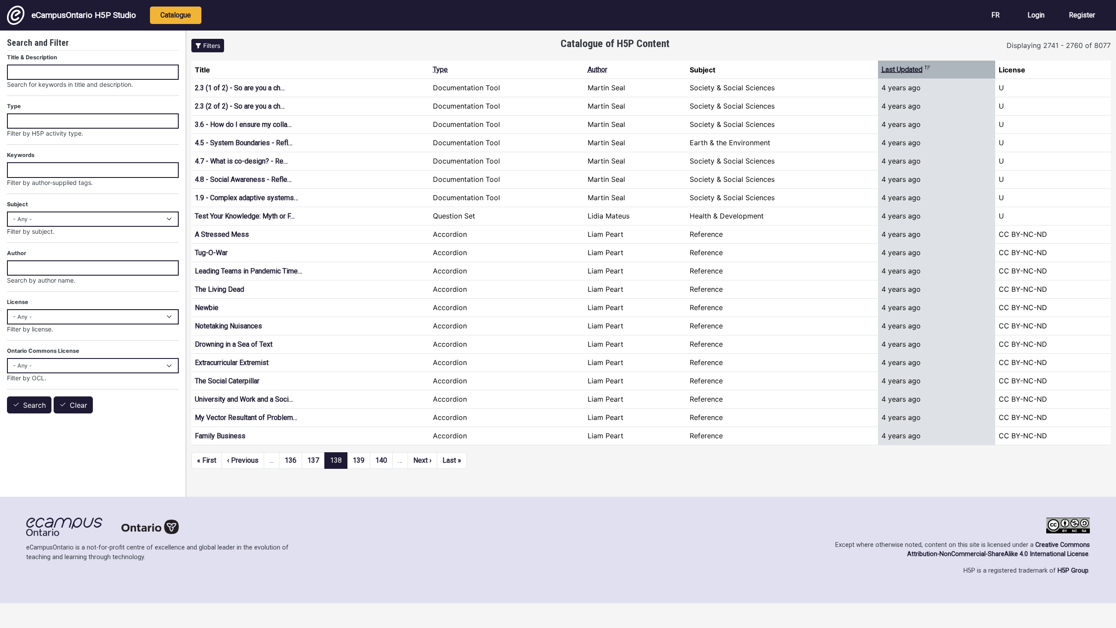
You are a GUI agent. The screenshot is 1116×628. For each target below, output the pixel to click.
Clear (78, 405)
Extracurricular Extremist (232, 362)
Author (597, 69)
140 (381, 460)
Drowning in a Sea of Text (233, 344)
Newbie (206, 308)
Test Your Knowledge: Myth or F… (245, 216)
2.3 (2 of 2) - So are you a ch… (240, 106)
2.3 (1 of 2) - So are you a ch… (240, 88)
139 (358, 460)
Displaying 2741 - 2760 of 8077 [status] (1059, 45)
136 (290, 460)
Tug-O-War (211, 253)
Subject (17, 204)
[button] (207, 45)
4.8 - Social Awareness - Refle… (243, 179)
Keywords (20, 155)
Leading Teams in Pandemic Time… (248, 271)
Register (1082, 15)
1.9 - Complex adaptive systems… (246, 198)
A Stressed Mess (222, 234)
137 (313, 460)
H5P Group (1073, 570)
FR (995, 15)
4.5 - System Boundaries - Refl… (244, 143)
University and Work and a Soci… (244, 399)
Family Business (220, 436)
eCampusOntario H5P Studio (83, 15)
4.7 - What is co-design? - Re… (241, 161)
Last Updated (906, 69)
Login (1036, 15)
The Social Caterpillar (227, 381)
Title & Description (32, 57)
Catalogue (175, 15)
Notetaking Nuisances (228, 326)
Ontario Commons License (43, 351)
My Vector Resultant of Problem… (246, 417)
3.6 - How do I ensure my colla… (243, 124)
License (17, 302)
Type (440, 69)
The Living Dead (219, 289)
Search (34, 405)
